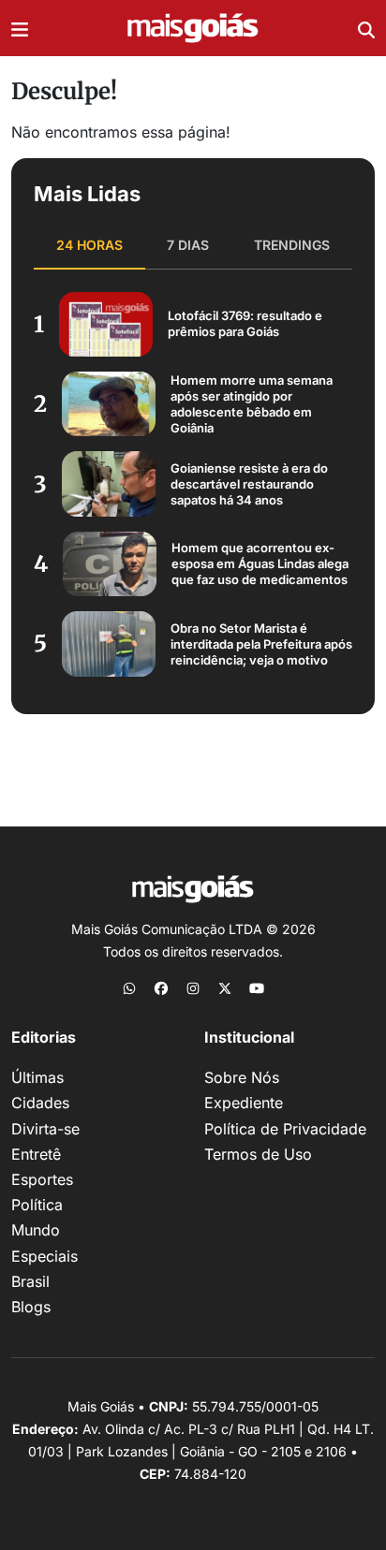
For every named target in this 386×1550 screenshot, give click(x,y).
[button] (19, 28)
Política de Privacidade (285, 1128)
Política (37, 1204)
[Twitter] (224, 987)
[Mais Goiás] (193, 28)
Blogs (31, 1306)
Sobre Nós (241, 1077)
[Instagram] (193, 987)
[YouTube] (256, 987)
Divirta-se (45, 1128)
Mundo (35, 1230)
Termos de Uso (258, 1154)
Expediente (243, 1102)
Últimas (37, 1077)
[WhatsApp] (129, 987)
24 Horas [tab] (89, 245)
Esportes (42, 1179)
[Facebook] (161, 987)
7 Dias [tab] (188, 245)
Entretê (36, 1154)
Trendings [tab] (292, 245)
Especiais (44, 1256)
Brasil (30, 1281)
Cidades (40, 1102)
